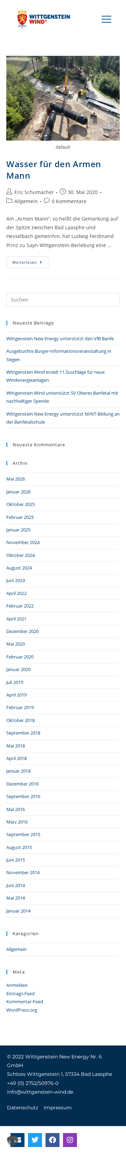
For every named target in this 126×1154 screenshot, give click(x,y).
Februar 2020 (20, 657)
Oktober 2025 (20, 504)
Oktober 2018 (20, 720)
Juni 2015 (15, 860)
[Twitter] (35, 1140)
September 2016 (23, 796)
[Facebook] (52, 1140)
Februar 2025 (20, 517)
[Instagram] (70, 1140)
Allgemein (26, 201)
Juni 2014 (15, 885)
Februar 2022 (20, 606)
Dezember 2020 (22, 631)
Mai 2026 (15, 479)
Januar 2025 (18, 530)
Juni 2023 (15, 580)
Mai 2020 (15, 644)
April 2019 (16, 695)
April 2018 (16, 758)
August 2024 (19, 568)
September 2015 (23, 834)
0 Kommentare (69, 201)
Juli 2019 (14, 682)
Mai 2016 (15, 809)
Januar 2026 (18, 492)
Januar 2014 (18, 911)
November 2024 (23, 542)
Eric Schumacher (34, 192)
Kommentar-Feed (24, 1001)
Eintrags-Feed (20, 993)
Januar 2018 (18, 771)
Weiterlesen (30, 260)
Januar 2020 (18, 669)
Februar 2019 (20, 707)
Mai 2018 (15, 746)
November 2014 (23, 872)
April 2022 (16, 593)
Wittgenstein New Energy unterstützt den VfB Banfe (60, 338)
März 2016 (17, 822)
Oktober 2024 (20, 555)
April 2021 (16, 619)
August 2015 (19, 847)
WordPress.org (21, 1010)
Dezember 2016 (22, 784)
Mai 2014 (15, 898)
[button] (106, 19)
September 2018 (23, 733)
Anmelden (17, 985)
